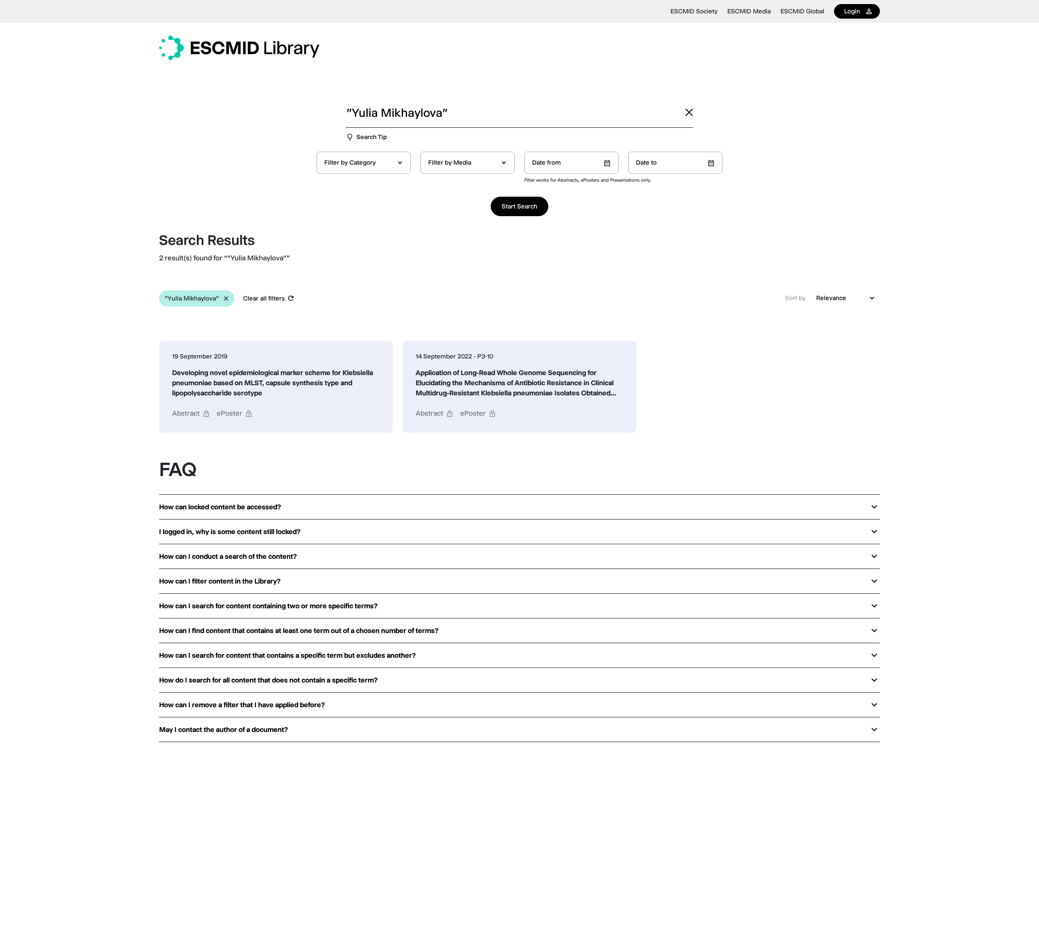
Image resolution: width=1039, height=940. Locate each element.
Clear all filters (264, 298)
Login (852, 11)
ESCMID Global (802, 11)
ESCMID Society (694, 11)
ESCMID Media (749, 11)
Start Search (519, 206)
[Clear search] (689, 112)
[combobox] (364, 163)
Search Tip (371, 137)
